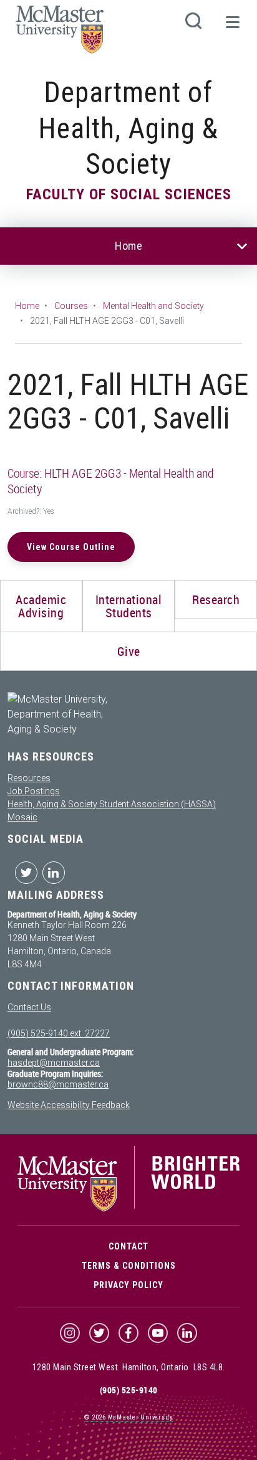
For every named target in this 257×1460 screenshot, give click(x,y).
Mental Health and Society (153, 306)
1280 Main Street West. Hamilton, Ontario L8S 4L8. (128, 1367)
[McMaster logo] (128, 1208)
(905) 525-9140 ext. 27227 (58, 1033)
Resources (29, 778)
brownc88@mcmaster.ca (58, 1084)
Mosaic (22, 817)
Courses (71, 306)
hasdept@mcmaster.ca (53, 1063)
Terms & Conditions (129, 1266)
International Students (128, 606)
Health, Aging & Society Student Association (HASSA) (111, 804)
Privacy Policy (128, 1285)
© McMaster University (128, 1417)
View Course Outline (71, 547)
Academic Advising (41, 606)
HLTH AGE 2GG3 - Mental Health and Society (110, 481)
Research (216, 599)
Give (128, 651)
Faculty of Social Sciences (128, 194)
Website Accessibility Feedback (68, 1105)
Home (128, 245)
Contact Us (29, 1007)
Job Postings (33, 791)
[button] (232, 27)
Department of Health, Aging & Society (128, 128)
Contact (128, 1246)
